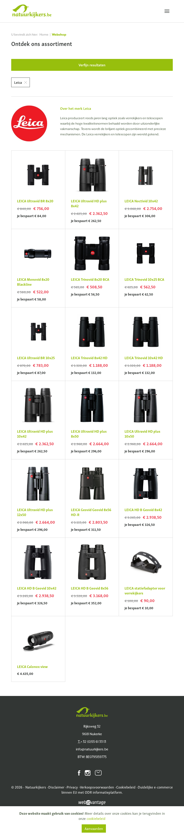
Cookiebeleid (126, 787)
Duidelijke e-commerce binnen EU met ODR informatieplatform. (117, 789)
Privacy (72, 787)
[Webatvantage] (92, 802)
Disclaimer (56, 787)
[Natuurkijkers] (92, 712)
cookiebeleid (96, 818)
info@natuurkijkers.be (92, 749)
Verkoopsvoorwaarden (97, 787)
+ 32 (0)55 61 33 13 (92, 741)
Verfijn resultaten (92, 65)
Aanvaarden (94, 828)
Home (43, 34)
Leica (18, 82)
